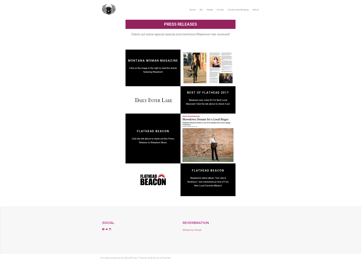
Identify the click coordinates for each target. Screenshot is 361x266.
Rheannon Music (192, 230)
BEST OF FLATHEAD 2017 (208, 92)
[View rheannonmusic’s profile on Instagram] (110, 229)
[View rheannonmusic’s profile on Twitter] (107, 229)
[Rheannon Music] (108, 9)
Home (192, 9)
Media (210, 9)
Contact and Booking (238, 9)
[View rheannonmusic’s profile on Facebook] (103, 229)
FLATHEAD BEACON (153, 131)
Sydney (152, 258)
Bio (201, 9)
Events (220, 9)
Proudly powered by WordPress (118, 258)
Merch (256, 9)
